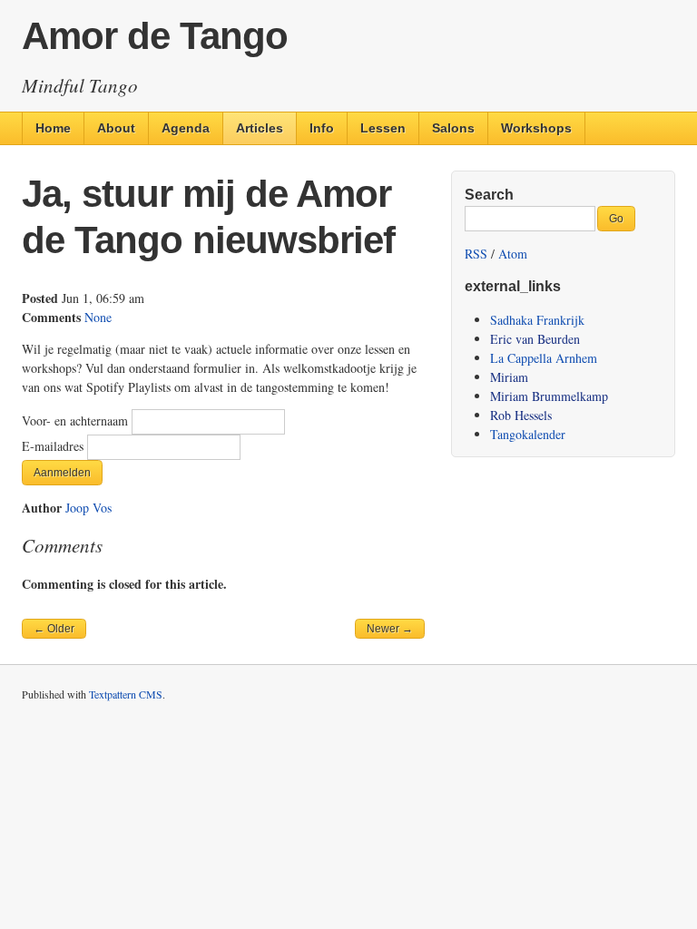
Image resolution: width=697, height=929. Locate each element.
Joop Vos (88, 507)
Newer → (390, 628)
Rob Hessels (521, 415)
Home (53, 128)
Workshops (536, 128)
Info (321, 128)
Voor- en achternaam (77, 420)
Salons (453, 128)
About (116, 128)
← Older (54, 628)
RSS (476, 253)
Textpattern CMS (125, 694)
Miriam (509, 377)
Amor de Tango (155, 36)
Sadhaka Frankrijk (537, 319)
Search (489, 194)
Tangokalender (527, 434)
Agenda (186, 128)
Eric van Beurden (535, 338)
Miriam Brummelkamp (549, 396)
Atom (512, 253)
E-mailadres (54, 446)
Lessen (383, 128)
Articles (259, 128)
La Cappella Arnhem (543, 358)
